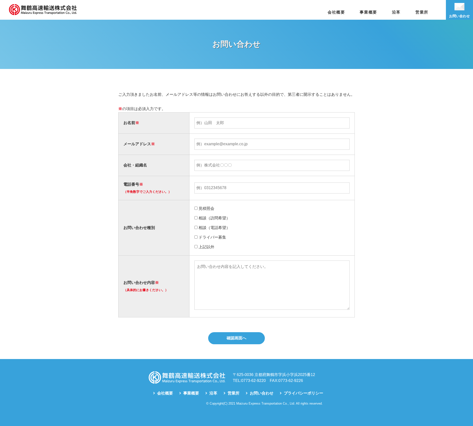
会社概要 (336, 12)
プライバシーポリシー (303, 393)
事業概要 (368, 12)
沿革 (396, 12)
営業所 (421, 12)
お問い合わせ (261, 393)
